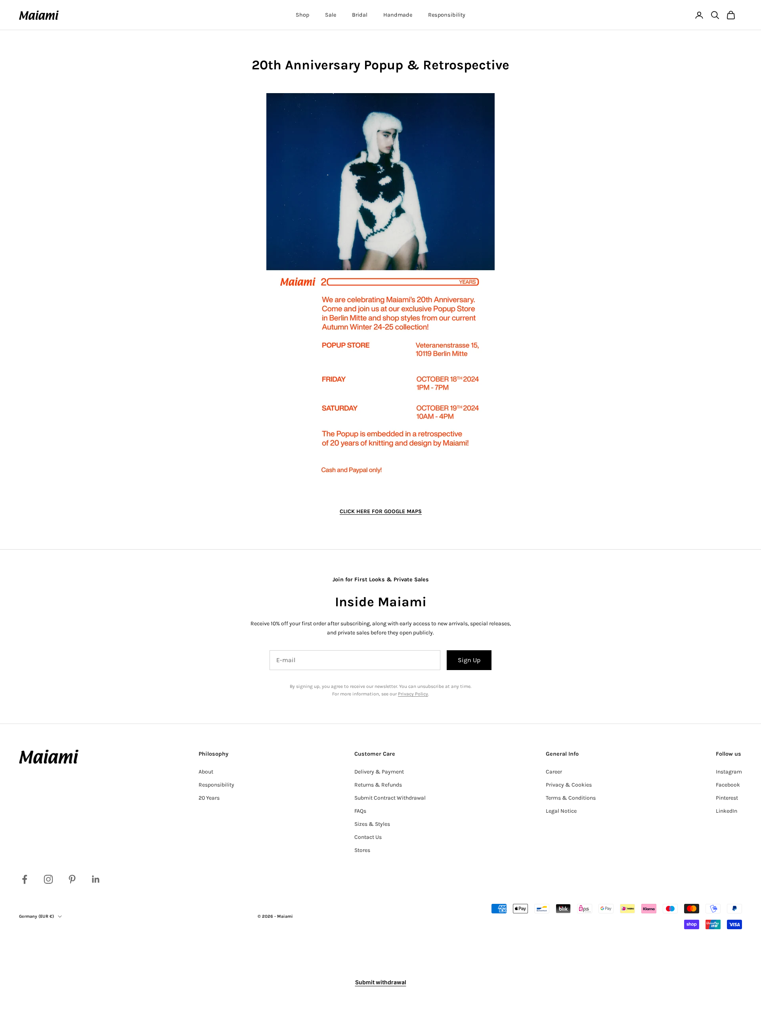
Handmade (397, 14)
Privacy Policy (413, 694)
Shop (302, 14)
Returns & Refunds (378, 784)
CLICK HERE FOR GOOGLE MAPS (381, 511)
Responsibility (446, 14)
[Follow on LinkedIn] (95, 879)
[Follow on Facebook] (24, 879)
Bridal (359, 14)
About (206, 771)
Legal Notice (561, 811)
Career (554, 771)
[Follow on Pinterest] (72, 879)
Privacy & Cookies (569, 784)
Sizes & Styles (372, 824)
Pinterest (727, 797)
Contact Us (368, 837)
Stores (362, 850)
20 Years (209, 797)
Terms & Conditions (571, 797)
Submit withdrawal (380, 982)
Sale (330, 14)
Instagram (729, 771)
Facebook (728, 784)
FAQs (360, 811)
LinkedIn (726, 811)
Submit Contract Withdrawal (390, 797)
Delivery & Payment (379, 771)
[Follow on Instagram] (48, 879)
